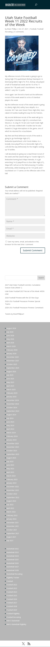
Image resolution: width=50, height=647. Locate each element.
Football (33, 29)
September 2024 (13, 411)
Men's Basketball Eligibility (16, 624)
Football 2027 (12, 603)
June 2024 (10, 422)
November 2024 (13, 404)
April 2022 (10, 508)
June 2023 (10, 465)
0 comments (19, 32)
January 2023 (11, 483)
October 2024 (12, 407)
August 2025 (11, 371)
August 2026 (11, 328)
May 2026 (10, 339)
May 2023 (10, 468)
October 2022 (12, 494)
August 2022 (11, 501)
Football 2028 (12, 606)
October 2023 (12, 450)
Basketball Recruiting (14, 574)
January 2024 (11, 440)
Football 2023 (12, 588)
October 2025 (12, 364)
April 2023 (10, 472)
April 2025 (10, 386)
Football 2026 (12, 599)
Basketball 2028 (13, 570)
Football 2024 (12, 592)
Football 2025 (12, 595)
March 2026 (11, 346)
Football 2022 (12, 585)
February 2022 (12, 515)
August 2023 (11, 458)
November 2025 (13, 361)
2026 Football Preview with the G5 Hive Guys (22, 298)
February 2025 (12, 393)
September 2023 (13, 454)
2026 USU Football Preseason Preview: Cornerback (24, 308)
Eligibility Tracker (13, 577)
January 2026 (11, 353)
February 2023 (12, 479)
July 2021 (10, 540)
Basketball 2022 (13, 549)
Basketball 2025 (13, 559)
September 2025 (13, 368)
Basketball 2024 (13, 556)
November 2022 (13, 490)
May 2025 (10, 382)
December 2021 (13, 522)
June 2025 (10, 379)
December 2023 (13, 443)
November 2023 (13, 447)
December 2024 (13, 400)
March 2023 (11, 476)
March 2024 (11, 432)
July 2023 (10, 461)
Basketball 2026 (13, 563)
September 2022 (13, 497)
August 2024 (11, 415)
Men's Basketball (13, 621)
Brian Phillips (12, 29)
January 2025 (11, 397)
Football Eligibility (13, 613)
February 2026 (12, 350)
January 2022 (11, 519)
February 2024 (12, 436)
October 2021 (12, 530)
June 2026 (10, 335)
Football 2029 (12, 610)
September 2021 (13, 533)
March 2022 (11, 512)
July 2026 (10, 332)
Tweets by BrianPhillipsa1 (14, 314)
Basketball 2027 (13, 567)
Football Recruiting (14, 617)
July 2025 (10, 375)
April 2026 (10, 343)
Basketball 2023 (13, 552)
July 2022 (10, 504)
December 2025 (13, 357)
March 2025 (11, 389)
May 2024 (10, 425)
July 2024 (10, 418)
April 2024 (10, 429)
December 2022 (13, 486)
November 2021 (13, 526)
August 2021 (11, 537)
